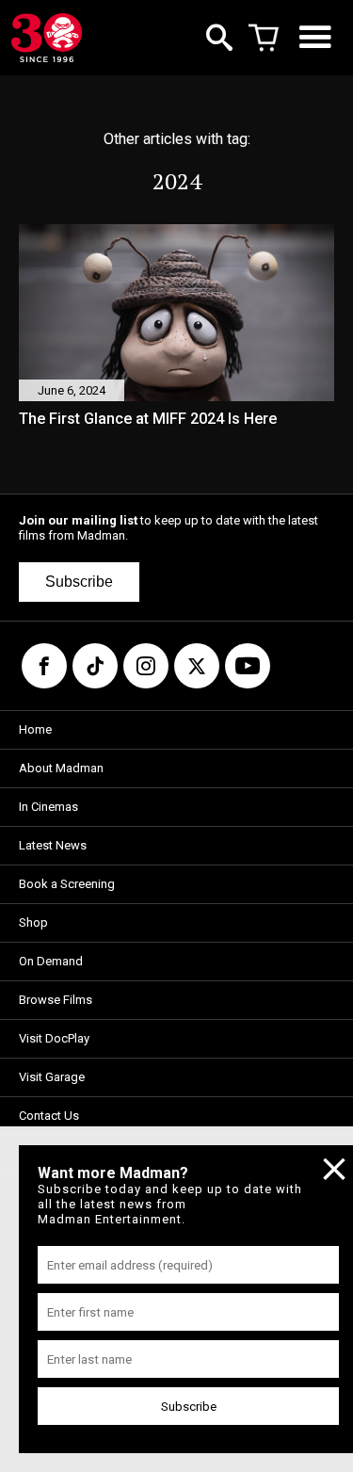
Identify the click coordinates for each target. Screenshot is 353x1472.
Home (35, 729)
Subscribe (79, 582)
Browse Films (55, 1000)
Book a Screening (67, 884)
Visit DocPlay (54, 1038)
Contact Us (49, 1115)
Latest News (53, 845)
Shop (33, 922)
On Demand (51, 961)
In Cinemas (48, 807)
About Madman (61, 768)
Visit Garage (52, 1077)
